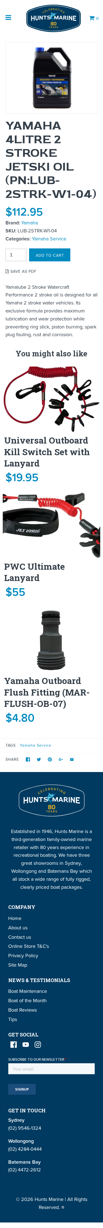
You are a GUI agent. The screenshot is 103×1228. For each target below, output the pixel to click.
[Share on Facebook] (28, 759)
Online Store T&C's (28, 946)
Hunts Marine (49, 1199)
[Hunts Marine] (53, 18)
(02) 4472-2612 (24, 1169)
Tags (10, 745)
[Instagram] (38, 1044)
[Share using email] (72, 759)
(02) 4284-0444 (25, 1148)
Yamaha (29, 222)
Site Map (17, 964)
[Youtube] (26, 1044)
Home (14, 918)
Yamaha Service (49, 238)
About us (17, 927)
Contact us (19, 936)
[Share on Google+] (61, 759)
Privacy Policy (23, 955)
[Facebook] (13, 1044)
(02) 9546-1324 (24, 1127)
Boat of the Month (27, 1000)
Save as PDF (23, 271)
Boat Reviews (22, 1009)
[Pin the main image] (50, 759)
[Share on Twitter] (39, 759)
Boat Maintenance (27, 991)
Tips (12, 1019)
